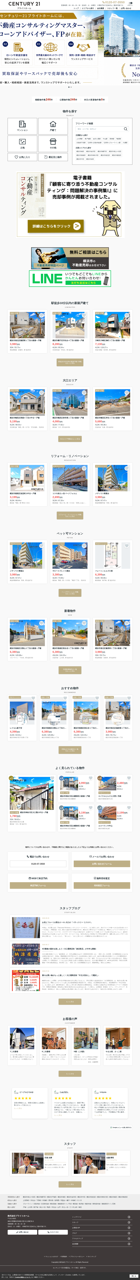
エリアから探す (88, 8)
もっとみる (70, 1074)
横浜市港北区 (105, 155)
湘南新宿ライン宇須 (65, 1204)
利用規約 (64, 1256)
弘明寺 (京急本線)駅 (95, 142)
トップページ (76, 1217)
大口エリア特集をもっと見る (70, 439)
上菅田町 (26, 1200)
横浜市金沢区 (90, 151)
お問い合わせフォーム (102, 864)
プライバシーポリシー (77, 1256)
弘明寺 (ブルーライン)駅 (112, 142)
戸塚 (24, 1207)
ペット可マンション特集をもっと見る (70, 592)
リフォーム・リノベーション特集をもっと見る (70, 515)
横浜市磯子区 (102, 151)
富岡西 (57, 1200)
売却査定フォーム (102, 885)
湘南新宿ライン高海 (108, 1204)
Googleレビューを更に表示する (122, 1127)
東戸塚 (35, 1207)
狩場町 (45, 1200)
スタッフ (75, 1222)
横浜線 (75, 1204)
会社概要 (100, 8)
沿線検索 (15, 129)
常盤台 (63, 1200)
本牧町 (73, 1200)
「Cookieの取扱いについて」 (22, 1277)
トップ (76, 8)
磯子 (68, 1200)
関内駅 (112, 139)
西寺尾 (51, 1200)
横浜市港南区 (81, 155)
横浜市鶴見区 (123, 1197)
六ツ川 (79, 1200)
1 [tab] (68, 87)
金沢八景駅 (97, 139)
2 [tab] (71, 87)
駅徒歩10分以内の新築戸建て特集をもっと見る (70, 362)
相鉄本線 (88, 1204)
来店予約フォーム (38, 885)
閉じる (134, 1276)
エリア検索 (29, 123)
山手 (59, 1207)
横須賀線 (53, 1204)
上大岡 (29, 1207)
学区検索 (29, 129)
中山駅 (105, 139)
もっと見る (70, 1001)
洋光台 (33, 1200)
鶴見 (80, 1207)
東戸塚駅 (88, 139)
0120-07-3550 (38, 864)
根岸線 (81, 1204)
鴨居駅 (118, 139)
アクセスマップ (77, 1238)
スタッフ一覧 (112, 8)
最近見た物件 (55, 157)
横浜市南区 (80, 151)
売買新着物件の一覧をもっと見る (70, 670)
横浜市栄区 (90, 159)
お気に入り (24, 157)
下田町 (39, 1200)
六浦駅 (125, 142)
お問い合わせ (126, 8)
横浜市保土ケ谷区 (115, 151)
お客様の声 (76, 1228)
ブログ (74, 1233)
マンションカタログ (51, 1256)
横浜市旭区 (62, 1197)
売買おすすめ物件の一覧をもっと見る (70, 750)
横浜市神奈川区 (93, 155)
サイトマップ (92, 1256)
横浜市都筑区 (116, 155)
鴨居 (48, 1207)
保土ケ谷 (42, 1207)
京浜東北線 (45, 1204)
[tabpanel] (70, 47)
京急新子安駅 (81, 142)
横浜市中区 (80, 159)
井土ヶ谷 (65, 1207)
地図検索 (15, 123)
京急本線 (37, 1204)
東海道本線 (97, 1204)
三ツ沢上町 (73, 1207)
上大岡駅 (79, 139)
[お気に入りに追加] (41, 315)
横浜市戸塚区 (51, 1197)
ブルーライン (28, 1204)
